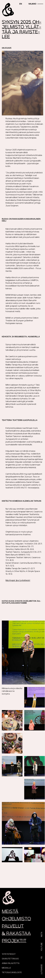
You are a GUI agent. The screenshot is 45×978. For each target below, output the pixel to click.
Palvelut (13, 926)
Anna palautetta (11, 963)
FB (42, 957)
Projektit (14, 941)
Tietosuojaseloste (12, 972)
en (20, 4)
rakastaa (16, 933)
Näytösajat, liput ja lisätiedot (18, 580)
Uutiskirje (42, 969)
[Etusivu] (8, 10)
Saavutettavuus (10, 959)
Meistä (10, 911)
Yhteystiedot (9, 954)
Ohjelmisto (16, 919)
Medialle (6, 968)
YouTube (42, 946)
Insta (42, 934)
